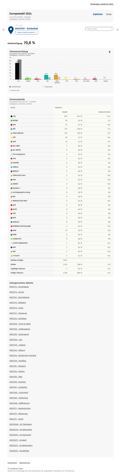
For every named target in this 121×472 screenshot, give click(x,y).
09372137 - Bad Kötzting (19, 297)
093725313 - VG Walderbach (20, 445)
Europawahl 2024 (20, 13)
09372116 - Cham (16, 308)
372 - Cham (19, 25)
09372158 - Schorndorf (18, 392)
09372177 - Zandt (16, 419)
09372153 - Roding (16, 371)
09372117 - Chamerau (18, 313)
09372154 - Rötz (15, 377)
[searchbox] (99, 29)
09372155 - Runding (17, 382)
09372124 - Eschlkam (18, 318)
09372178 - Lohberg (17, 345)
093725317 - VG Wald (17, 440)
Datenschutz (24, 463)
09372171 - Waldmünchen (20, 408)
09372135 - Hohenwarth (19, 334)
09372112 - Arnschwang (18, 287)
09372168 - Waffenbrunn (19, 403)
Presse (109, 14)
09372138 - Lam (15, 340)
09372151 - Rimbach (17, 366)
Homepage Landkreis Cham (101, 4)
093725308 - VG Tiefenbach (20, 424)
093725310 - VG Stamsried (20, 435)
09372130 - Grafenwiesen (19, 329)
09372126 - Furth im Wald (20, 324)
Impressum (12, 463)
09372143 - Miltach (17, 350)
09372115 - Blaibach (17, 302)
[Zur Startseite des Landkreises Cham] (34, 5)
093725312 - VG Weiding (19, 451)
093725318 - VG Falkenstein (20, 430)
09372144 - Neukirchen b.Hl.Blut (22, 355)
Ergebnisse (98, 14)
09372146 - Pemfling (17, 361)
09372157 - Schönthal (18, 387)
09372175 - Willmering (18, 414)
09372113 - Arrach (16, 292)
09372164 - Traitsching (18, 398)
